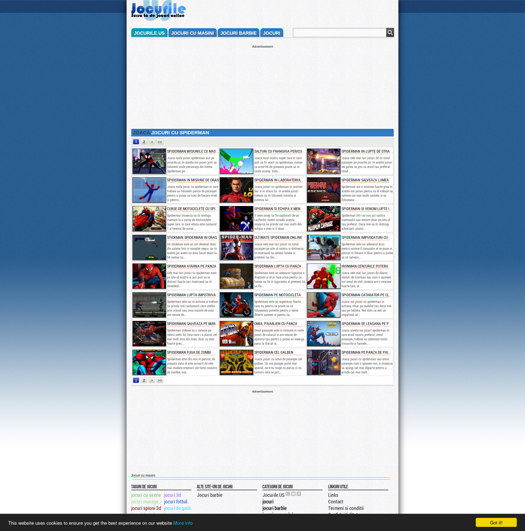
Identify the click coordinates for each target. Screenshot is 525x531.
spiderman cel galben (273, 352)
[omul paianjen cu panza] (236, 333)
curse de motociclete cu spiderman (198, 208)
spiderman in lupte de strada (368, 151)
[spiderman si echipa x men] (236, 218)
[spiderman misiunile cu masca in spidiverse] (149, 161)
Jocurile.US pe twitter (293, 494)
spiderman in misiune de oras (193, 179)
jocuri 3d (172, 495)
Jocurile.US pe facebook (299, 494)
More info (182, 522)
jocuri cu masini (192, 33)
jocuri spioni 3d (146, 508)
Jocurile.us (149, 33)
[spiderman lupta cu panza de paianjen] (236, 276)
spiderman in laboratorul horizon (285, 179)
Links (333, 495)
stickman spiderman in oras (192, 237)
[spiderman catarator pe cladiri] (323, 304)
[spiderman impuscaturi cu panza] (323, 247)
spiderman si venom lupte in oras (371, 208)
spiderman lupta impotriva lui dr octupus (204, 294)
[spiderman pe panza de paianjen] (323, 362)
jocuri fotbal (175, 501)
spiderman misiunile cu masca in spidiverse (205, 151)
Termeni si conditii (346, 508)
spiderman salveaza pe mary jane (197, 323)
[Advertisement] (262, 86)
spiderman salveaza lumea (365, 179)
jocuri (271, 33)
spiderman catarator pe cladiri (370, 294)
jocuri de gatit (177, 508)
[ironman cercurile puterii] (323, 276)
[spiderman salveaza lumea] (323, 189)
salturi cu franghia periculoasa (283, 151)
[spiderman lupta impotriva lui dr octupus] (149, 304)
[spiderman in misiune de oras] (149, 189)
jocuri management (147, 501)
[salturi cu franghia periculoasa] (236, 161)
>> (160, 142)
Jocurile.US (273, 495)
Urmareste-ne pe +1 (288, 494)
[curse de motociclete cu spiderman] (149, 218)
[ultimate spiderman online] (236, 247)
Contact (335, 501)
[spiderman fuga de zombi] (149, 362)
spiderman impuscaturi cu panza (370, 237)
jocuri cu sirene (146, 495)
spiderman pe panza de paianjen (370, 352)
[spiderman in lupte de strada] (323, 161)
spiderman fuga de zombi (189, 352)
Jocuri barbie (209, 495)
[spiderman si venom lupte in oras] (323, 218)
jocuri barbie (238, 33)
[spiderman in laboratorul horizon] (236, 189)
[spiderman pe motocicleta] (236, 304)
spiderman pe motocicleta (277, 294)
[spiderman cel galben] (236, 362)
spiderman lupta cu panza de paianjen (288, 266)
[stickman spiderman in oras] (149, 247)
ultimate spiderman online (278, 237)
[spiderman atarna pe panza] (149, 276)
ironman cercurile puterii (365, 266)
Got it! (496, 522)
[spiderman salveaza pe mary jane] (149, 333)
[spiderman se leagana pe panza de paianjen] (323, 333)
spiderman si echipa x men (277, 208)
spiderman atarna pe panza (191, 266)
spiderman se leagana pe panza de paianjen (381, 323)
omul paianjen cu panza (275, 323)
